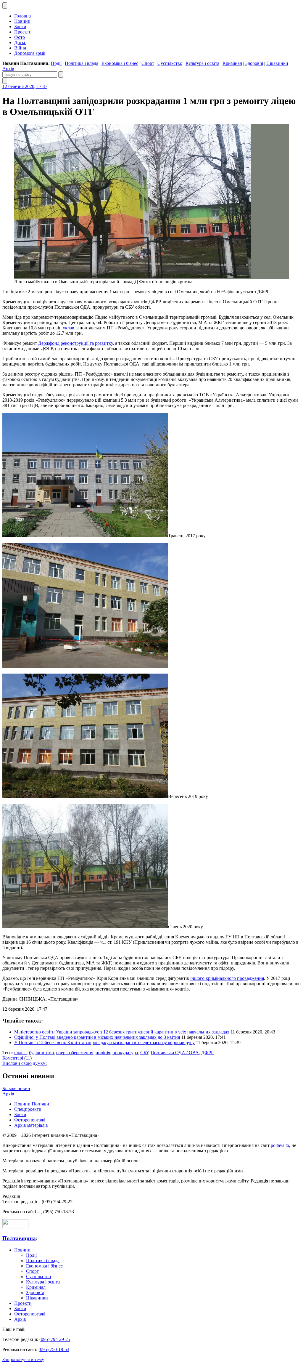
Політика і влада (81, 63)
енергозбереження (74, 1052)
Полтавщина (19, 1238)
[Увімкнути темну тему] (4, 5)
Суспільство (169, 63)
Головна (22, 15)
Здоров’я (254, 63)
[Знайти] (60, 74)
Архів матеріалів (31, 1125)
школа (20, 1052)
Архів (8, 68)
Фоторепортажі (29, 1119)
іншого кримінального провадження (227, 978)
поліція (103, 1052)
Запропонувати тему (23, 1359)
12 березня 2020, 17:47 (24, 86)
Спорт (147, 63)
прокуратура (125, 1052)
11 (28, 1057)
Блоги (20, 26)
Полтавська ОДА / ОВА (175, 1052)
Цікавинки (277, 63)
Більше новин (16, 1088)
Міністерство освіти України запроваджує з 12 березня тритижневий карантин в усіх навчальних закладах (121, 1031)
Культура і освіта (202, 63)
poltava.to (280, 1145)
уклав (68, 327)
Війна (20, 47)
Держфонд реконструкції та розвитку (75, 343)
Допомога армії (29, 53)
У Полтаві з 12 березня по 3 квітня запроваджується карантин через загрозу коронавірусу (104, 1042)
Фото (19, 37)
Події (56, 63)
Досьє (20, 42)
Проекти (23, 31)
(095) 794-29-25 (54, 1339)
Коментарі (12, 1057)
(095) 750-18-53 (53, 1349)
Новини (22, 21)
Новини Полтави (31, 1103)
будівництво (41, 1052)
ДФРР (207, 1052)
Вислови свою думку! (24, 1063)
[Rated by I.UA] (15, 1226)
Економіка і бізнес (119, 63)
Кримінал (232, 63)
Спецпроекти (27, 1109)
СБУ (144, 1052)
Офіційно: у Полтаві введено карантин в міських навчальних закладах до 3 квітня (97, 1037)
